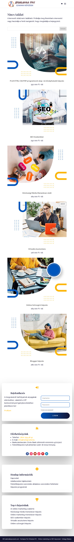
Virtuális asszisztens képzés (22, 521)
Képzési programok (19, 487)
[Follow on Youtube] (35, 453)
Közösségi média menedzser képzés (26, 512)
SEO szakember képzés (20, 518)
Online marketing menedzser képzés (26, 515)
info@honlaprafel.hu (26, 440)
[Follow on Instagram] (31, 453)
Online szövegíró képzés (21, 524)
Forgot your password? (47, 410)
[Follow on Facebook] (27, 453)
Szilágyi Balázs (66, 539)
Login (55, 415)
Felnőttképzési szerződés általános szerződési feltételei (34, 484)
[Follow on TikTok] (38, 453)
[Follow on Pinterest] (42, 453)
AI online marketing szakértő (22, 509)
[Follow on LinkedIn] (46, 453)
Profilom (7, 411)
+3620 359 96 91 (26, 437)
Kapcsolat (15, 478)
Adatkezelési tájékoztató (21, 481)
